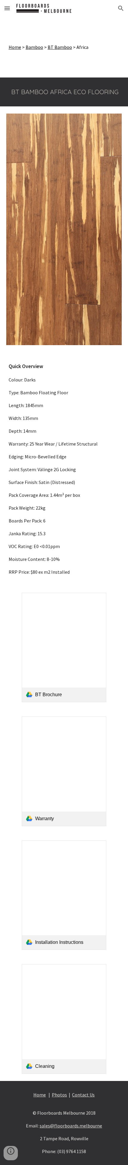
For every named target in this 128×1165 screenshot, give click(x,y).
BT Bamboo (60, 47)
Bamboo (34, 47)
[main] (64, 47)
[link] (64, 647)
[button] (7, 8)
